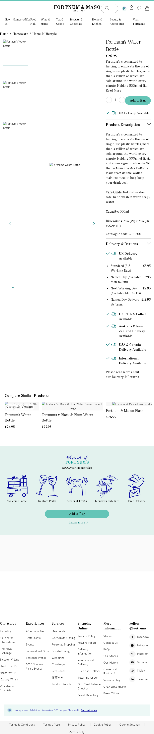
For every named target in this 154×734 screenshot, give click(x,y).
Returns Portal (87, 642)
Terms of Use (51, 724)
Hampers (18, 19)
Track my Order (88, 677)
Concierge (58, 664)
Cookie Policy (102, 724)
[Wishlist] (139, 8)
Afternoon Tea (35, 631)
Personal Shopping (63, 644)
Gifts (27, 19)
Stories (107, 636)
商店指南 (57, 677)
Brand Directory (88, 695)
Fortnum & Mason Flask (124, 410)
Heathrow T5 (8, 666)
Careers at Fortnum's (110, 671)
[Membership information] (124, 8)
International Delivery (86, 662)
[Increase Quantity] (122, 100)
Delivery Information (85, 651)
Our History (111, 662)
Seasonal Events (36, 658)
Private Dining (61, 651)
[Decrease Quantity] (109, 100)
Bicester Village (9, 659)
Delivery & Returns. (126, 377)
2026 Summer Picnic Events (35, 666)
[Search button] (107, 8)
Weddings (58, 658)
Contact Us (110, 642)
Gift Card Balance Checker (89, 686)
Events (30, 644)
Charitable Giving (114, 686)
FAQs (106, 649)
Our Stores (110, 656)
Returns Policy (86, 636)
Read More (113, 90)
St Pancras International (8, 640)
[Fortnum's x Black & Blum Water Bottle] (72, 406)
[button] (147, 8)
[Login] (131, 8)
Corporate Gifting (63, 638)
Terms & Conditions (22, 724)
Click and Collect (89, 671)
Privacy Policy (76, 724)
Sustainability (111, 680)
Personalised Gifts (37, 651)
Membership (59, 631)
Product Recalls (61, 684)
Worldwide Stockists (7, 688)
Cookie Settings (130, 724)
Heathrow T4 (8, 673)
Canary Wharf (9, 679)
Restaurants (33, 638)
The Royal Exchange (6, 651)
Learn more (77, 522)
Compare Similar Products (27, 395)
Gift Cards (58, 671)
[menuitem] (9, 22)
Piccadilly (5, 631)
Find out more (89, 710)
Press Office (111, 693)
